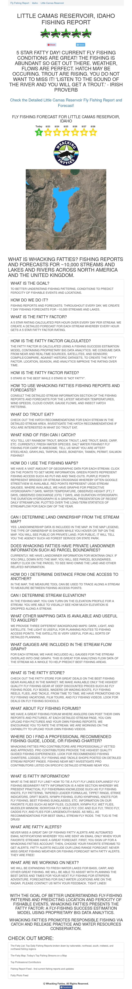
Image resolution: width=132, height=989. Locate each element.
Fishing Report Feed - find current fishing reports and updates (42, 968)
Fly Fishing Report (19, 3)
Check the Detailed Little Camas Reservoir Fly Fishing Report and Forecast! (66, 102)
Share (52, 44)
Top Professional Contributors (26, 962)
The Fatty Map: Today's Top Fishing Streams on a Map (39, 955)
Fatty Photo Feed (19, 975)
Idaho (35, 3)
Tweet (81, 44)
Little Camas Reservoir (52, 3)
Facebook (66, 987)
